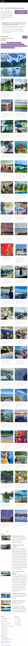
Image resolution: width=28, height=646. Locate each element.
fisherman (21, 134)
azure (17, 157)
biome (3, 261)
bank (9, 219)
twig (24, 525)
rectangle (21, 322)
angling (3, 304)
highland (18, 178)
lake (8, 96)
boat (18, 257)
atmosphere (7, 114)
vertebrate (9, 321)
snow (8, 505)
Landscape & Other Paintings (7, 626)
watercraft (21, 219)
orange (10, 116)
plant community (4, 445)
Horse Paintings (4, 631)
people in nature (6, 156)
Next (8, 50)
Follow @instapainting (6, 645)
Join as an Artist (4, 634)
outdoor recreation (8, 197)
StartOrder (21, 12)
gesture (21, 282)
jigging (20, 136)
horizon (17, 386)
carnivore (24, 466)
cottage (3, 487)
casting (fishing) (18, 384)
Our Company (17, 618)
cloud (5, 92)
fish (21, 135)
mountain (17, 175)
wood (4, 136)
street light (5, 525)
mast (7, 526)
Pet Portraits (3, 620)
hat (7, 155)
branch (7, 364)
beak (9, 322)
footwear (5, 195)
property (22, 155)
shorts (3, 175)
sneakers (7, 199)
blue (22, 156)
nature (9, 155)
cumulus (21, 506)
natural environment (8, 425)
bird (4, 321)
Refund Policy (17, 623)
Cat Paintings (4, 629)
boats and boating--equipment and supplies (20, 261)
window (8, 484)
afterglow (7, 116)
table (24, 321)
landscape (24, 116)
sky (6, 92)
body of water (8, 136)
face (2, 174)
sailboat (3, 527)
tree (5, 94)
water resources (7, 134)
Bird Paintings (4, 632)
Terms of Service (18, 621)
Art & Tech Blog (18, 624)
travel (10, 156)
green (6, 340)
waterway (8, 406)
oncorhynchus (18, 135)
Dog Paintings (4, 628)
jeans (20, 279)
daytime (5, 155)
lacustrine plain (18, 96)
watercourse (21, 95)
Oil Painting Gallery (5, 618)
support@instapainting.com (6, 639)
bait (24, 136)
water (2, 92)
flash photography (22, 280)
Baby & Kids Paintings (6, 623)
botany (3, 260)
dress (5, 466)
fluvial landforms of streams (20, 177)
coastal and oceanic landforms (7, 240)
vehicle (23, 258)
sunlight (3, 117)
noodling (22, 341)
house (3, 486)
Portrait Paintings (4, 621)
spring (10, 218)
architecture (8, 486)
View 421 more (18, 47)
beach (23, 239)
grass (21, 116)
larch (5, 283)
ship (18, 260)
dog (20, 465)
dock (18, 322)
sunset (21, 426)
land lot (6, 96)
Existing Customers (5, 641)
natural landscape (7, 135)
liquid (20, 238)
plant (8, 92)
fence (20, 323)
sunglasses (19, 341)
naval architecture (19, 258)
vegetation (17, 448)
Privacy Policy (18, 620)
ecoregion (7, 423)
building (19, 156)
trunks (5, 343)
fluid (22, 236)
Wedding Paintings (5, 624)
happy (7, 175)
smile (6, 174)
